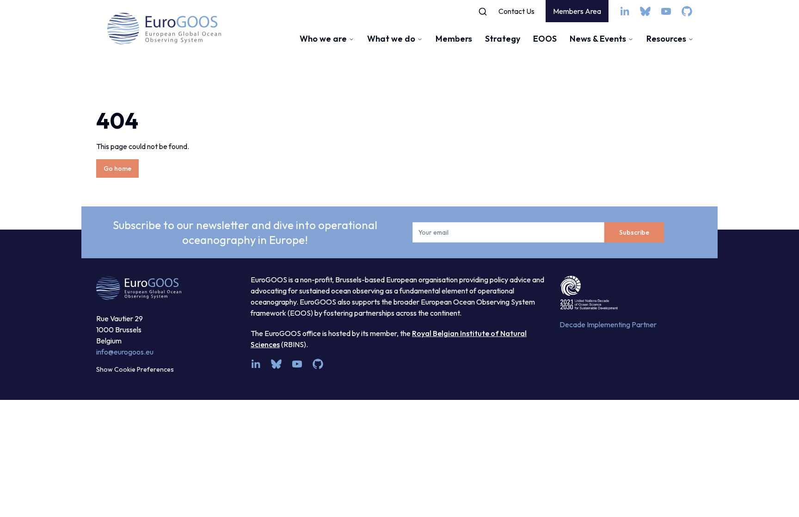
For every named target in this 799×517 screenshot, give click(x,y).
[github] (686, 11)
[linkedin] (624, 11)
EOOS (545, 38)
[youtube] (666, 11)
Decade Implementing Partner (608, 324)
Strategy (502, 38)
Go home (117, 168)
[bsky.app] (645, 11)
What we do (391, 38)
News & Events (598, 38)
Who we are (323, 38)
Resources (666, 38)
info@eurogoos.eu (125, 351)
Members (454, 38)
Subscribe (634, 232)
